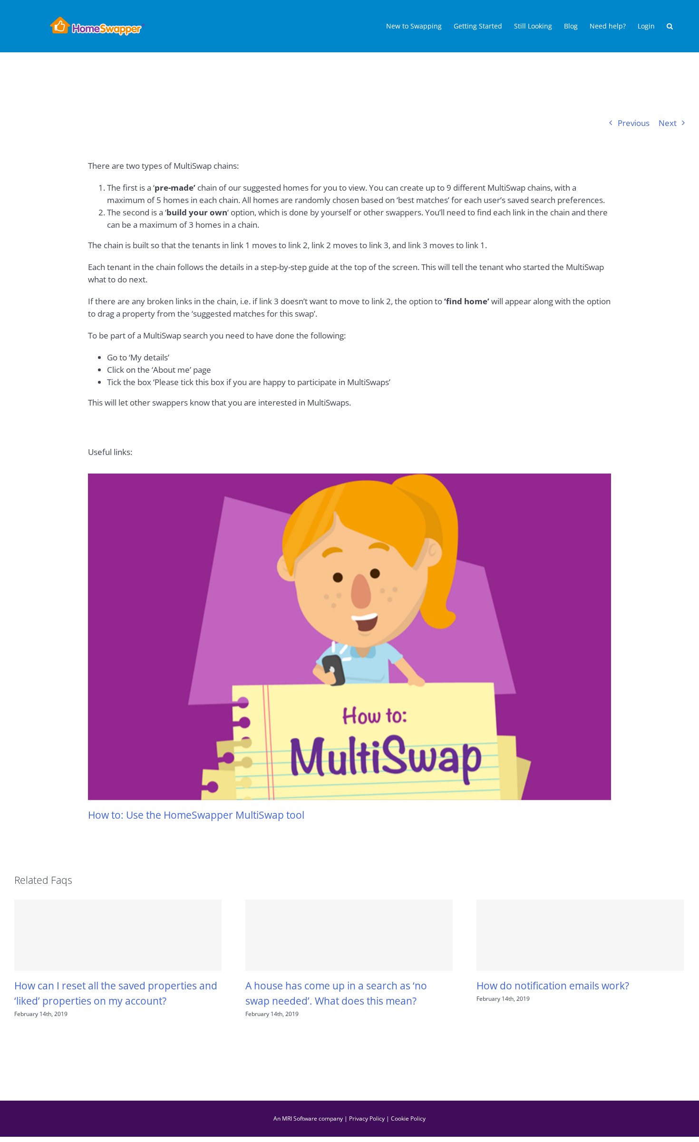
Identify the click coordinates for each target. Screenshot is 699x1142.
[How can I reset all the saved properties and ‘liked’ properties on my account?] (118, 935)
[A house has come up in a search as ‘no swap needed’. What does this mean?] (349, 935)
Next (668, 122)
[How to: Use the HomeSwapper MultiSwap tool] (349, 637)
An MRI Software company (308, 1118)
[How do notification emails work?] (580, 935)
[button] (670, 26)
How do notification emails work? (552, 985)
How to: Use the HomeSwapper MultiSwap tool (196, 815)
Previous (634, 122)
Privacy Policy (367, 1118)
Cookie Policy (408, 1118)
